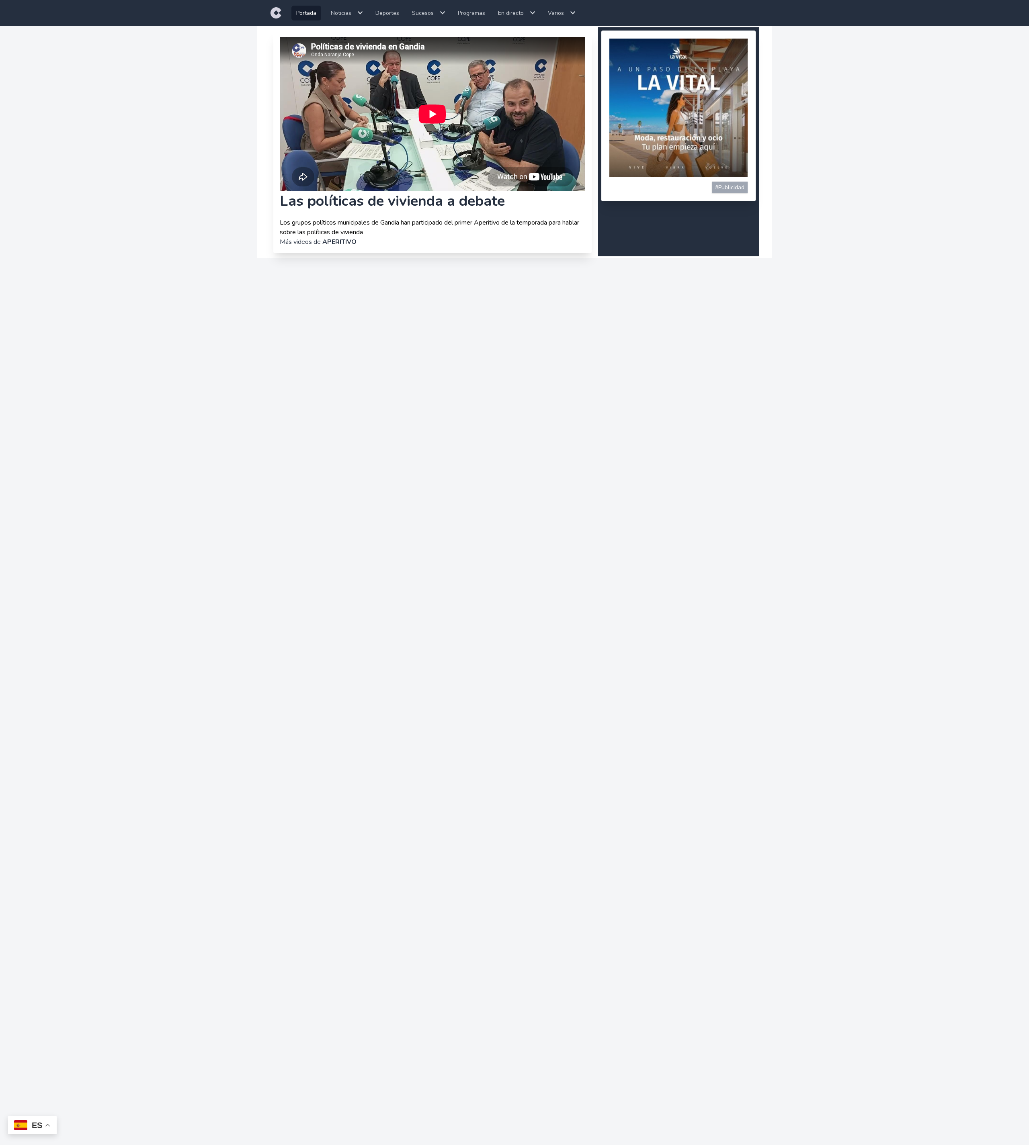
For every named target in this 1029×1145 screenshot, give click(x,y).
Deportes (387, 13)
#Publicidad (729, 187)
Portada (306, 13)
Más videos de (318, 241)
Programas (471, 13)
